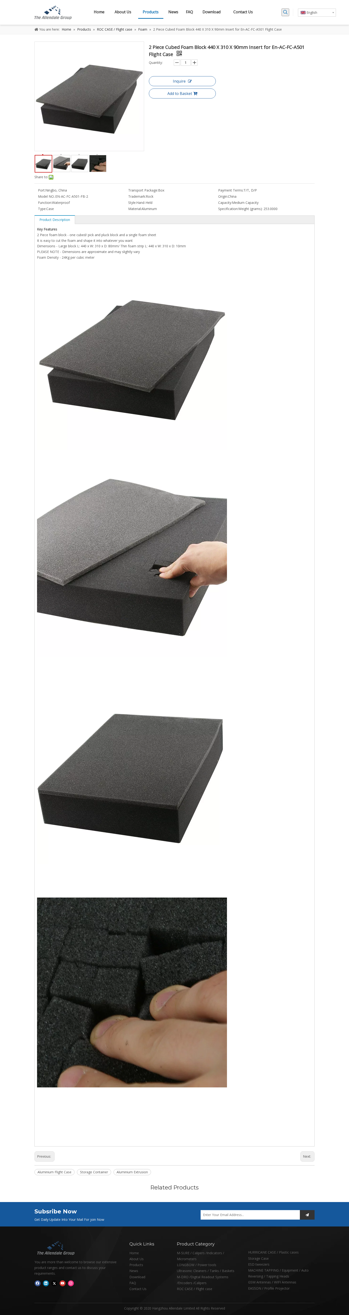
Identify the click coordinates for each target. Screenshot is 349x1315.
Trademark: (137, 196)
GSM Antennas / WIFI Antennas (272, 1282)
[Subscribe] (307, 1215)
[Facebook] (38, 1283)
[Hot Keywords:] (285, 12)
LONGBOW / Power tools (196, 1265)
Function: (45, 202)
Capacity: (225, 202)
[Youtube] (63, 1283)
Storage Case (258, 1258)
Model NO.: (46, 196)
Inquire (179, 81)
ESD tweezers (258, 1264)
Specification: (228, 208)
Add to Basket (179, 93)
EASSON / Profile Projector (269, 1288)
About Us (136, 1259)
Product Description (54, 219)
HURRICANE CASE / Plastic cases (273, 1252)
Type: (42, 208)
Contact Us (137, 1289)
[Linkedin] (46, 1283)
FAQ (132, 1283)
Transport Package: (143, 190)
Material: (134, 208)
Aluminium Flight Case (54, 1172)
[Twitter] (54, 1283)
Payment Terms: (231, 190)
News (133, 1270)
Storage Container (94, 1172)
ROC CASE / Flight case (194, 1289)
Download (137, 1277)
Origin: (223, 196)
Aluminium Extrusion (132, 1172)
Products (136, 1265)
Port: (41, 190)
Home (134, 1253)
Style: (132, 202)
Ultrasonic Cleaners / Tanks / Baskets (205, 1270)
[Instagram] (71, 1283)
